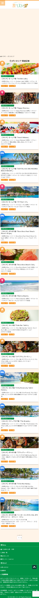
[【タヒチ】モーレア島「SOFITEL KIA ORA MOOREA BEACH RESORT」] (19, 159)
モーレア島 (12, 86)
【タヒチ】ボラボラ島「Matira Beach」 (15, 296)
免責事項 (3, 570)
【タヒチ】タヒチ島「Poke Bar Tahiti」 (15, 325)
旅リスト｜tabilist (8, 559)
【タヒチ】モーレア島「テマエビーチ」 (14, 202)
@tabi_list (5, 556)
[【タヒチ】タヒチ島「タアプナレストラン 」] (19, 346)
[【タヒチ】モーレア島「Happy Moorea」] (19, 98)
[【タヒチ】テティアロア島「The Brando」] (19, 411)
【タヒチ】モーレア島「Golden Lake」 (14, 79)
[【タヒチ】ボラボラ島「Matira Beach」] (19, 286)
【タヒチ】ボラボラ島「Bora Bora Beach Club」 (18, 265)
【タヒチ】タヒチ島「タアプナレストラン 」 (16, 357)
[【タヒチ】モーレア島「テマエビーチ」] (19, 192)
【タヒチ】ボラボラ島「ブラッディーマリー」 (17, 452)
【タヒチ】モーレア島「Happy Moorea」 (15, 108)
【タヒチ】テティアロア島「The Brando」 (16, 421)
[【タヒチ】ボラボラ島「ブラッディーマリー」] (19, 442)
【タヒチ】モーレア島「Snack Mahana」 (15, 137)
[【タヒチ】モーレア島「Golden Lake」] (19, 68)
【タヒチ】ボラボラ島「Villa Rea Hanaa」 (16, 484)
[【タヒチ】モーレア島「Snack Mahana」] (19, 127)
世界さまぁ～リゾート (7, 76)
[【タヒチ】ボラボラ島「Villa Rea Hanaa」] (19, 473)
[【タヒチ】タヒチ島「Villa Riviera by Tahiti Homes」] (19, 378)
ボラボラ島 (12, 242)
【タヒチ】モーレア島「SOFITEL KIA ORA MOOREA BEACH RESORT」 (19, 170)
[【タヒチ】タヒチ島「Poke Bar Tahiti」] (19, 315)
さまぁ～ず (4, 86)
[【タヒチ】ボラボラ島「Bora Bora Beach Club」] (19, 254)
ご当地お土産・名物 (8, 549)
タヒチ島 (11, 334)
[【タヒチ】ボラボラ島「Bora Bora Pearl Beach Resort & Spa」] (19, 221)
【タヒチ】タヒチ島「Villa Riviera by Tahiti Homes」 (17, 389)
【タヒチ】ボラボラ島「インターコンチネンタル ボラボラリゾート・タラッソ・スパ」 (19, 516)
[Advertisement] (19, 32)
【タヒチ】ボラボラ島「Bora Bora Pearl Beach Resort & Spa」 (17, 232)
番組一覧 (4, 552)
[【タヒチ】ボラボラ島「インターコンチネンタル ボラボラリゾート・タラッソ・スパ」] (19, 505)
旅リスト (15, 597)
